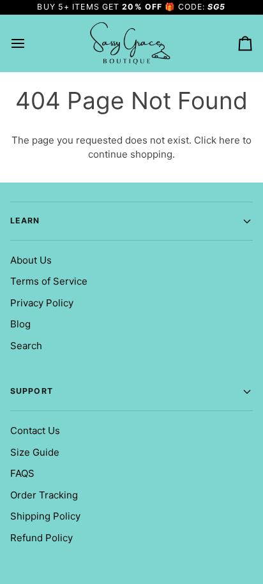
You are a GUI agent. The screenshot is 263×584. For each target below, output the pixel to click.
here (229, 140)
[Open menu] (29, 43)
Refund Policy (41, 538)
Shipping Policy (45, 516)
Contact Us (35, 430)
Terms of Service (48, 281)
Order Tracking (44, 495)
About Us (31, 260)
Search (26, 346)
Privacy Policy (41, 303)
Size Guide (34, 452)
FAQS (22, 473)
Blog (20, 324)
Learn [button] (25, 220)
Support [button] (31, 391)
